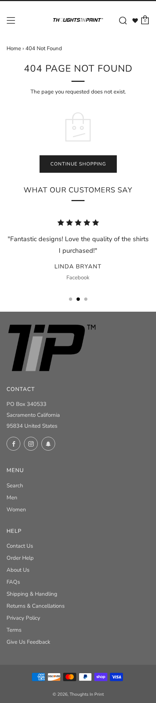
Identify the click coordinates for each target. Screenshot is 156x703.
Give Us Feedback (28, 642)
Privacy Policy (23, 618)
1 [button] (70, 299)
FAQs (13, 582)
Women (16, 509)
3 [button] (85, 299)
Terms (14, 630)
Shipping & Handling (32, 594)
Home (14, 48)
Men (12, 497)
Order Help (20, 558)
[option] (78, 252)
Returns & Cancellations (36, 606)
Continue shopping (78, 164)
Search (15, 485)
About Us (18, 570)
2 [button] (78, 299)
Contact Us (20, 546)
